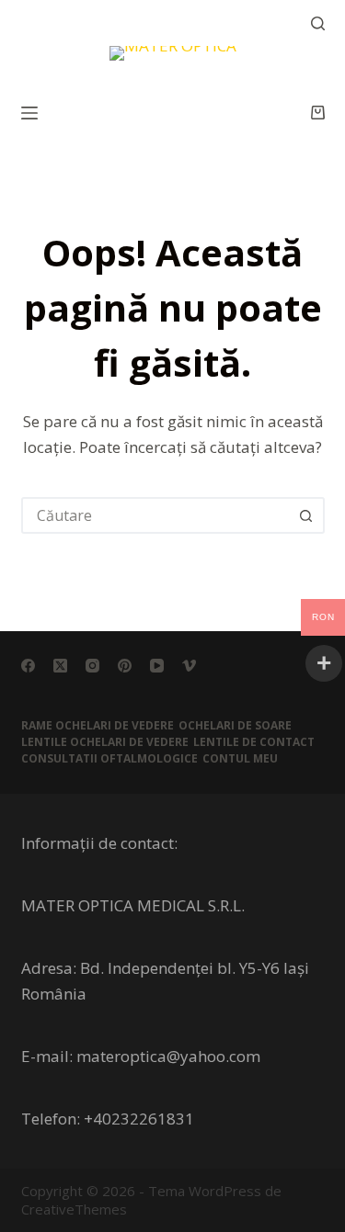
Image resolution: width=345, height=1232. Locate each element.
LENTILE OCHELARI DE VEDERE (105, 742)
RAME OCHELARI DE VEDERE (97, 725)
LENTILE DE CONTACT (254, 742)
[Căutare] (318, 23)
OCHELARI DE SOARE (235, 725)
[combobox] (156, 515)
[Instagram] (92, 666)
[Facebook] (28, 666)
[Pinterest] (125, 666)
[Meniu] (29, 113)
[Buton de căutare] (306, 515)
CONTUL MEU (240, 759)
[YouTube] (157, 666)
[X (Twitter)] (60, 666)
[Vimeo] (189, 666)
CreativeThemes (74, 1209)
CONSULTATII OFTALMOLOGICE (109, 759)
